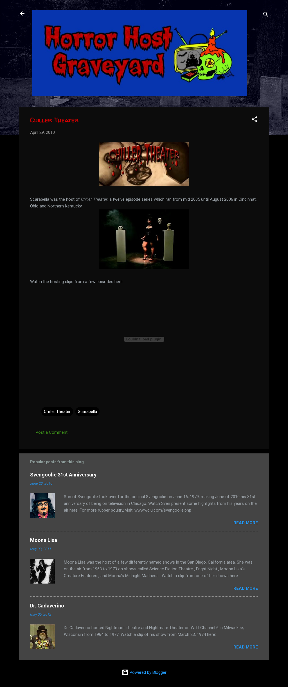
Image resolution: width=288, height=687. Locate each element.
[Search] (265, 15)
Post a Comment (52, 432)
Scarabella (87, 411)
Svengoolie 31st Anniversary (63, 475)
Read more (245, 522)
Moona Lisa (43, 540)
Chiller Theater (57, 411)
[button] (254, 120)
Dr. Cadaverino (47, 606)
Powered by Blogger (147, 672)
